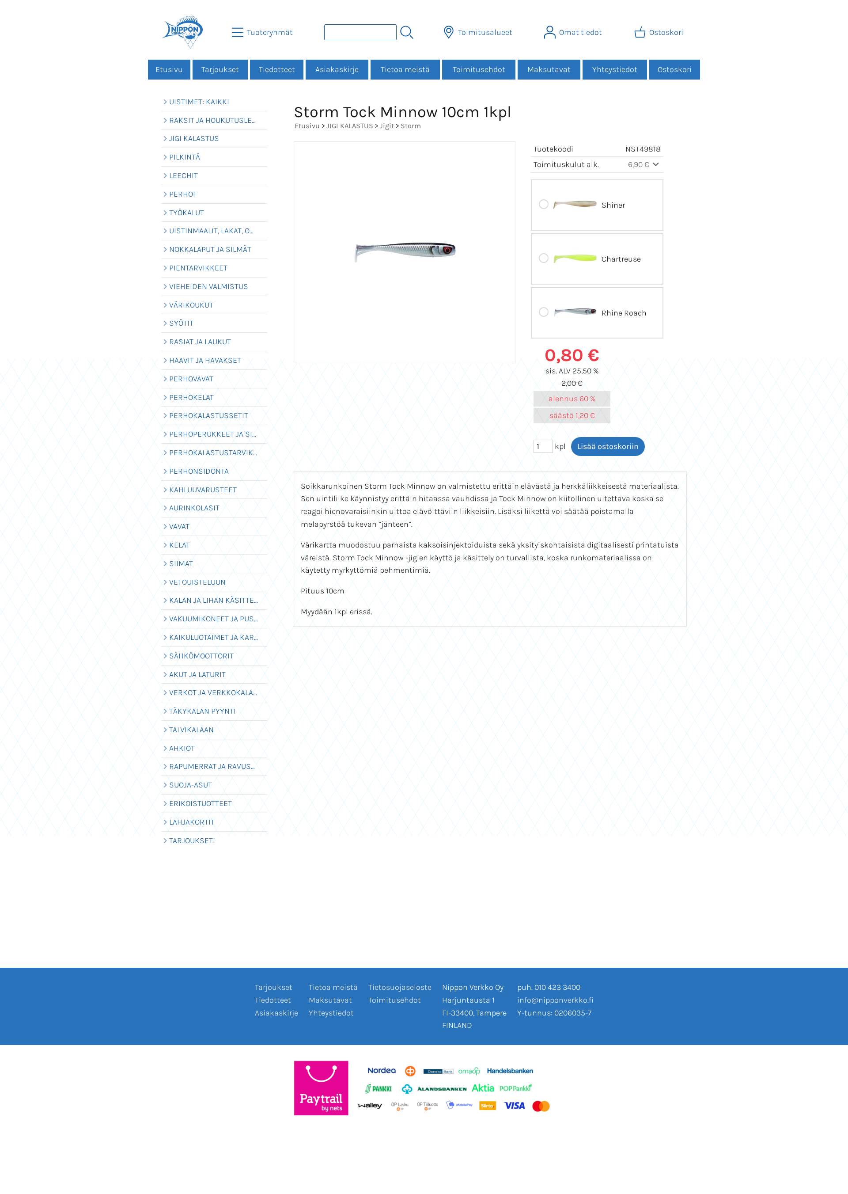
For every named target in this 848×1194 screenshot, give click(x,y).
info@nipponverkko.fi (555, 1000)
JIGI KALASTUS (349, 126)
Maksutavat (549, 69)
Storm (411, 126)
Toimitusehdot (479, 69)
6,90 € (639, 164)
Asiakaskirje (337, 69)
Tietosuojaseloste (400, 987)
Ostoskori (675, 69)
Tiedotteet (277, 69)
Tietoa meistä (405, 69)
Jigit (387, 126)
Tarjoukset (220, 69)
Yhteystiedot (614, 69)
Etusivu (169, 69)
